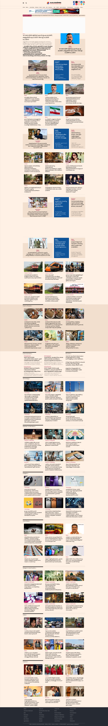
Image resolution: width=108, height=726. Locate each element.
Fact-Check (26, 719)
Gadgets (25, 473)
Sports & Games (63, 7)
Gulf (47, 7)
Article (71, 719)
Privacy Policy (73, 708)
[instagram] (79, 2)
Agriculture (26, 721)
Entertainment (70, 7)
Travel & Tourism (58, 719)
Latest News (32, 7)
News (27, 7)
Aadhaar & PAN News (29, 426)
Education (68, 354)
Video (24, 615)
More (81, 7)
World (40, 7)
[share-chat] (81, 4)
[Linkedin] (81, 2)
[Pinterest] (76, 4)
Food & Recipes (27, 306)
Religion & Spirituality (29, 568)
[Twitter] (76, 2)
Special (40, 721)
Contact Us (57, 708)
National (36, 7)
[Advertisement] (54, 25)
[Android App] (84, 4)
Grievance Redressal (28, 710)
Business (50, 7)
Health (57, 7)
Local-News (76, 7)
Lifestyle (26, 717)
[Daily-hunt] (79, 4)
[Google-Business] (74, 4)
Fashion (25, 662)
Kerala (44, 7)
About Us (41, 708)
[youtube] (84, 2)
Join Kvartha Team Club (44, 710)
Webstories (72, 721)
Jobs (54, 7)
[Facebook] (74, 2)
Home (24, 7)
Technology (26, 379)
